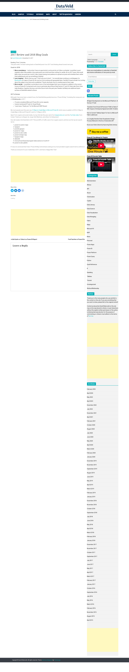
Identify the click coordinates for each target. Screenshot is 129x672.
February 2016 (91, 608)
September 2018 (92, 512)
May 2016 (90, 600)
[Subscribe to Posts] (88, 90)
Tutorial (89, 280)
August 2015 (91, 616)
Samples (21, 14)
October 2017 (91, 552)
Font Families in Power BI (76, 239)
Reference (39, 14)
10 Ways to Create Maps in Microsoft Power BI (45, 110)
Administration (91, 181)
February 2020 (91, 453)
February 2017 (91, 580)
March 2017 (90, 576)
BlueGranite (18, 80)
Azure (89, 193)
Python (89, 260)
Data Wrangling (91, 216)
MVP (88, 232)
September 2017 (92, 556)
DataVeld (64, 6)
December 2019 (92, 461)
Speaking (90, 272)
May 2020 (90, 441)
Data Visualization (92, 212)
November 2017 (92, 548)
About (54, 14)
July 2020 (90, 433)
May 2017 (90, 568)
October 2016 (91, 588)
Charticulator (91, 197)
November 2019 (92, 465)
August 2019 (91, 473)
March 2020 (90, 449)
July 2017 (90, 560)
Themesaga (57, 660)
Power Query (91, 256)
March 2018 (90, 532)
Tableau (89, 276)
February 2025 (91, 389)
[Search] (115, 14)
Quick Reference (92, 264)
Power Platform (92, 252)
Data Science (91, 208)
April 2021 (90, 417)
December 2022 (92, 405)
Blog (13, 14)
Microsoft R (90, 228)
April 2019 (90, 484)
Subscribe (91, 81)
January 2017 (91, 584)
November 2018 (92, 504)
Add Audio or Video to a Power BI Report (24, 239)
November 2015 (92, 612)
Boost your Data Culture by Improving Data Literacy (102, 125)
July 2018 (90, 516)
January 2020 (91, 457)
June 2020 (90, 437)
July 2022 (90, 409)
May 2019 (90, 481)
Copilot (89, 200)
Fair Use (91, 316)
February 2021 (91, 421)
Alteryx (89, 185)
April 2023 (90, 401)
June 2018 (90, 520)
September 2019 (92, 469)
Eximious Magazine (47, 660)
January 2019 (91, 496)
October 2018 (91, 508)
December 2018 (92, 500)
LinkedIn (78, 14)
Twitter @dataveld (65, 14)
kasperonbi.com (60, 115)
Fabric (89, 220)
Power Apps (90, 244)
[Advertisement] (64, 36)
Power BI (13, 51)
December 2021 (92, 413)
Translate (101, 61)
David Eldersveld (16, 58)
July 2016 (90, 596)
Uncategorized (91, 284)
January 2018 (91, 540)
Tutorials (30, 14)
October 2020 (91, 425)
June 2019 (90, 477)
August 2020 (91, 429)
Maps (48, 14)
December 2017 (92, 544)
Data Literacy (91, 204)
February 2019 (91, 492)
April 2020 (90, 445)
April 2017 (90, 572)
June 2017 (90, 564)
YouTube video (74, 115)
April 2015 (90, 620)
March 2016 (90, 604)
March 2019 (90, 488)
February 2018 (91, 536)
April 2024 (90, 393)
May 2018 (90, 524)
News (88, 236)
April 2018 (90, 528)
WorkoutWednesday (93, 288)
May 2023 (90, 397)
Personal (89, 240)
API (88, 189)
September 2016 (92, 592)
